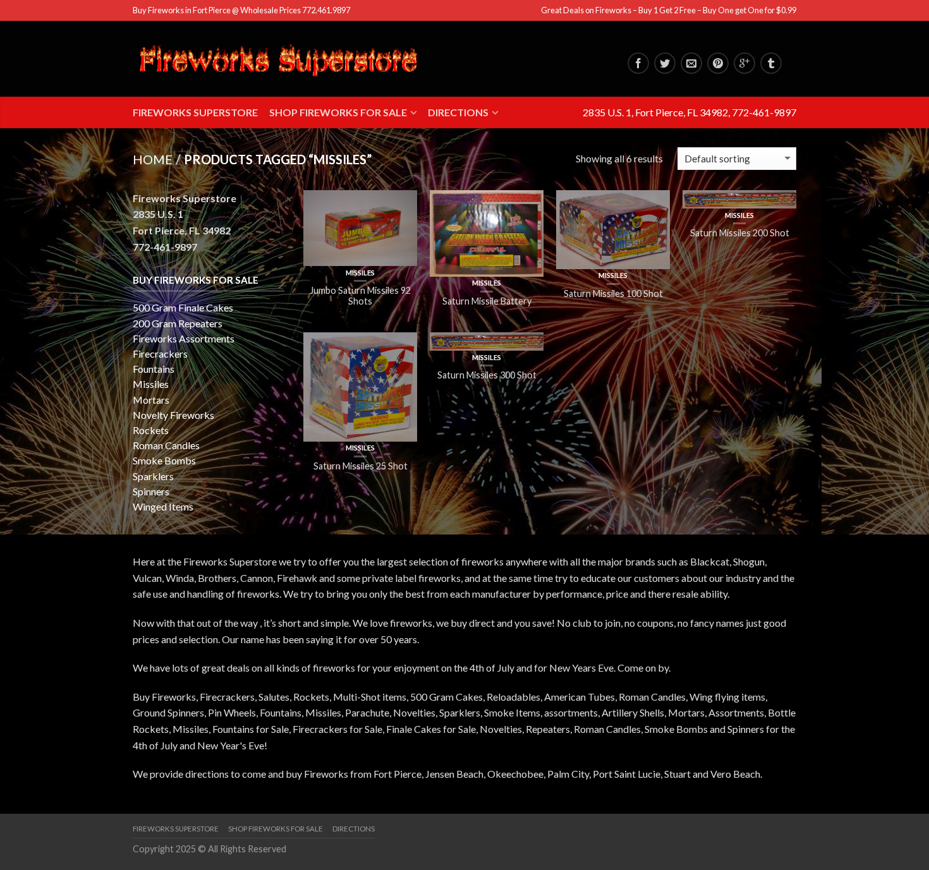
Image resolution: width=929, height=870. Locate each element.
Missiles (360, 273)
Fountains (153, 369)
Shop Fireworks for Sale (338, 112)
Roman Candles (166, 445)
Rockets (151, 430)
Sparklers (153, 476)
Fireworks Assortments (183, 338)
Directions (458, 112)
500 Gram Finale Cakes (183, 307)
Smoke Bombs (164, 460)
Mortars (151, 400)
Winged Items (163, 506)
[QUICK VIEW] (360, 228)
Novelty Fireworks (173, 415)
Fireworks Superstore (195, 112)
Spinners (151, 491)
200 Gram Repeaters (177, 323)
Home (153, 159)
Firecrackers (160, 353)
